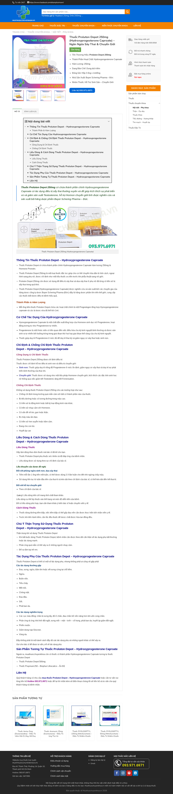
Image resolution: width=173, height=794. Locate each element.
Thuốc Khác (137, 115)
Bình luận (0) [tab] (30, 111)
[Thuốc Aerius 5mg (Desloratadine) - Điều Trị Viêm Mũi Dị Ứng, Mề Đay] (25, 716)
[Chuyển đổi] (159, 103)
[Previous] (16, 62)
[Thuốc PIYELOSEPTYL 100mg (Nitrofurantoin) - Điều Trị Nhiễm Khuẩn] (81, 716)
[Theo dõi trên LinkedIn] (135, 773)
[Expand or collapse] (108, 121)
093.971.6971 (133, 765)
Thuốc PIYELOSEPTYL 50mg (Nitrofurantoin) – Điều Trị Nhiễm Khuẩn (109, 733)
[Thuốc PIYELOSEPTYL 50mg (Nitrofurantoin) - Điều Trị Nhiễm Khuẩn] (110, 716)
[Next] (61, 62)
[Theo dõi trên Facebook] (117, 773)
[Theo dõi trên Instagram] (123, 773)
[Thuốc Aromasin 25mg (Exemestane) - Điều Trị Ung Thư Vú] (53, 716)
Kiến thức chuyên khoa (115, 25)
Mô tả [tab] (17, 111)
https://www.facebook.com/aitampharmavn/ (47, 2)
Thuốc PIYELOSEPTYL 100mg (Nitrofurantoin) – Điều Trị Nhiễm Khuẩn (81, 733)
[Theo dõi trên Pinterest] (129, 773)
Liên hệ (137, 25)
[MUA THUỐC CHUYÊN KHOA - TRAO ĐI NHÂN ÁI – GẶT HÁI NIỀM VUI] (25, 13)
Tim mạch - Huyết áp (141, 122)
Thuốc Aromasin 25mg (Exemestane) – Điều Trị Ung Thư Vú (53, 733)
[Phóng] (15, 85)
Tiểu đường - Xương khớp (143, 118)
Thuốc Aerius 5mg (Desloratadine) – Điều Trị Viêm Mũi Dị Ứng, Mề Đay (25, 733)
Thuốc (131, 98)
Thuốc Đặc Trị (57, 25)
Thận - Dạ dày (139, 111)
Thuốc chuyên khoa (83, 25)
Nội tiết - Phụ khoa (63, 32)
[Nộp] (127, 11)
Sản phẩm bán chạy (137, 93)
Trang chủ (38, 25)
